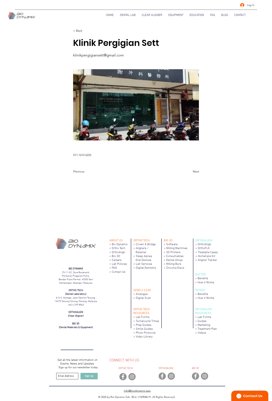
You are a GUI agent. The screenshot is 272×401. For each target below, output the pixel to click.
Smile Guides (144, 329)
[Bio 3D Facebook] (195, 376)
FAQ (114, 268)
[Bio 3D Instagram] (204, 376)
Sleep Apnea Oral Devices (144, 258)
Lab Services (144, 264)
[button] (85, 30)
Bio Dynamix (119, 244)
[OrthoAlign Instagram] (171, 376)
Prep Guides (143, 325)
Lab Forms (143, 317)
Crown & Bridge (146, 244)
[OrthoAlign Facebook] (162, 376)
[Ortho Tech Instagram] (132, 376)
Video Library (144, 337)
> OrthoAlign (117, 252)
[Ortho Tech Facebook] (123, 376)
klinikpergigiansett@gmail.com (98, 55)
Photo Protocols (146, 333)
